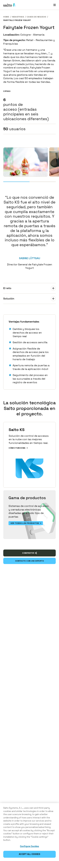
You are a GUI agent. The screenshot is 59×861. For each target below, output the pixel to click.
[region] (29, 832)
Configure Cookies (29, 846)
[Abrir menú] (54, 5)
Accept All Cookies (29, 854)
